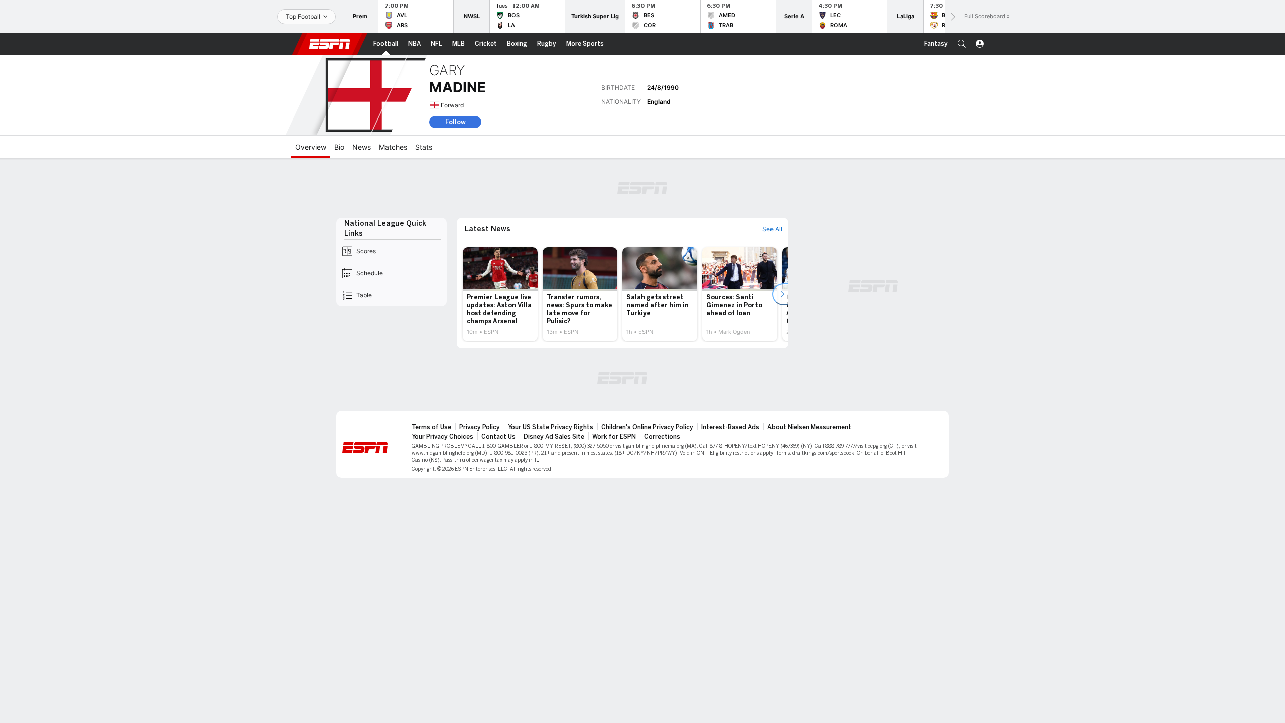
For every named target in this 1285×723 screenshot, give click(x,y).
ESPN (329, 44)
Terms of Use (431, 427)
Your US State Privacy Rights (550, 427)
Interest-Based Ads (730, 427)
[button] (962, 44)
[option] (500, 294)
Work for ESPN (614, 436)
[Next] (952, 16)
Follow (455, 122)
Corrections (662, 436)
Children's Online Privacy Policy (647, 427)
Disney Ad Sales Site (554, 436)
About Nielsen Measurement (809, 427)
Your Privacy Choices (442, 436)
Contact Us (498, 436)
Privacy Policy (479, 427)
